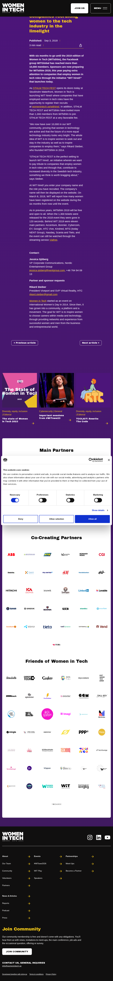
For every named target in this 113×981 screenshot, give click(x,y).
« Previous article (25, 343)
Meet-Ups (70, 863)
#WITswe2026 (40, 863)
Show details (98, 510)
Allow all (92, 519)
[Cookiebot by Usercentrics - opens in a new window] (91, 460)
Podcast (5, 910)
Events (37, 856)
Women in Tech (37, 301)
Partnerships (72, 856)
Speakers (38, 878)
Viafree (53, 240)
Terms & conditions (36, 974)
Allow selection (56, 519)
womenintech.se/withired (45, 106)
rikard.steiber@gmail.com (43, 294)
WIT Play (38, 871)
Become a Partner (74, 871)
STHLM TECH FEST (44, 88)
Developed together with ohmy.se (14, 974)
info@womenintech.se (11, 966)
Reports (5, 903)
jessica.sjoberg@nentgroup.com (47, 270)
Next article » (90, 343)
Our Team (6, 863)
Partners (6, 885)
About (5, 856)
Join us (79, 8)
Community (7, 871)
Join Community (17, 951)
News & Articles (9, 896)
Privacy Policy (51, 974)
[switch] (43, 500)
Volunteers (6, 878)
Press (4, 918)
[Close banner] (109, 460)
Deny (20, 519)
